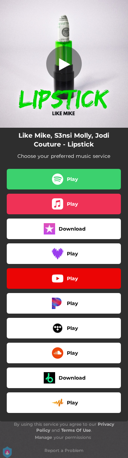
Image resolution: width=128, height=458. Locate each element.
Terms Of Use (76, 430)
